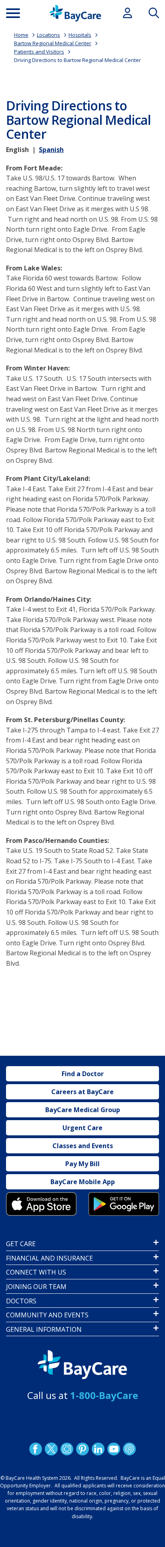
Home (21, 34)
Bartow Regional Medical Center (52, 43)
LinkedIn (98, 1448)
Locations (48, 34)
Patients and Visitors (39, 51)
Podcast (129, 1448)
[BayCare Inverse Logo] (82, 1364)
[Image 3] (41, 1204)
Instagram (66, 1448)
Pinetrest (82, 1448)
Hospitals (79, 34)
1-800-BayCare (104, 1395)
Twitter (51, 1448)
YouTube (113, 1448)
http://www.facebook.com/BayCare (35, 1448)
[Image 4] (124, 1204)
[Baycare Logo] (75, 13)
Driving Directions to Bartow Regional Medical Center (77, 60)
